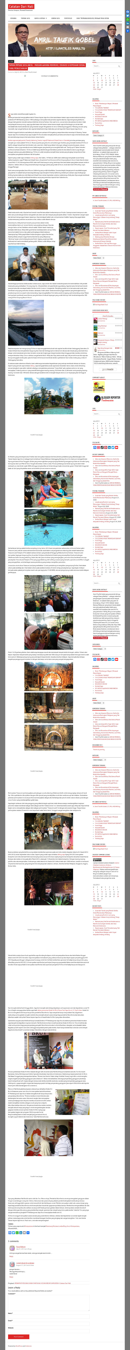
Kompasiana (29, 1226)
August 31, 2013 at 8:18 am (25, 1265)
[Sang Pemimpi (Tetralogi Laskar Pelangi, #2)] (95, 330)
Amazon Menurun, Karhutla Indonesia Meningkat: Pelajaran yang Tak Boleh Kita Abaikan (106, 270)
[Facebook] (128, 12)
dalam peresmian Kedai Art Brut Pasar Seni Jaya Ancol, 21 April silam (60, 1010)
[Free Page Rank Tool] (100, 304)
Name (10, 1313)
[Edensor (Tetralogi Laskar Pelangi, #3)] (95, 337)
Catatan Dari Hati (21, 6)
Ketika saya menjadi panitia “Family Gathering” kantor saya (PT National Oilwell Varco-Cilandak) (39, 140)
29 (94, 87)
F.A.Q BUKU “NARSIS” (102, 108)
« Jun (94, 89)
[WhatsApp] (128, 19)
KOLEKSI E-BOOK (101, 116)
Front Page (98, 112)
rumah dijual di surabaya (25, 1263)
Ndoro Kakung (102, 350)
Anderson (28, 1346)
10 (102, 80)
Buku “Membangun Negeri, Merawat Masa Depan (93, 18)
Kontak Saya (55, 18)
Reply (11, 1256)
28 (118, 85)
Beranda (13, 18)
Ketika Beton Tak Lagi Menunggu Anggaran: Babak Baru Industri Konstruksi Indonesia (107, 246)
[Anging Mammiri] (99, 392)
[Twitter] (128, 16)
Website (10, 1328)
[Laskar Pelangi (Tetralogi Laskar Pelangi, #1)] (95, 323)
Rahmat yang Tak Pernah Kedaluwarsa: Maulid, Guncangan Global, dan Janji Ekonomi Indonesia (106, 224)
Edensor (100, 333)
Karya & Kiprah (40, 18)
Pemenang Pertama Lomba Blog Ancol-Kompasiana (62, 1226)
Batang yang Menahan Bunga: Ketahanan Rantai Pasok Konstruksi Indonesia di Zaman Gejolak (105, 239)
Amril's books (108, 316)
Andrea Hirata (102, 320)
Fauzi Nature (20, 1247)
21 (118, 83)
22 (94, 85)
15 (94, 83)
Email (10, 1320)
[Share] (128, 31)
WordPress (19, 1346)
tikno (97, 268)
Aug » (99, 89)
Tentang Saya (25, 18)
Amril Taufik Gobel (31, 72)
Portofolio (68, 18)
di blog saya (34, 158)
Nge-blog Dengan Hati (105, 348)
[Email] (128, 27)
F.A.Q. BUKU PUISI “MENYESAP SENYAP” (108, 110)
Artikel (11, 61)
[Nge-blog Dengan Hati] (95, 352)
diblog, (32, 366)
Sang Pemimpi (102, 326)
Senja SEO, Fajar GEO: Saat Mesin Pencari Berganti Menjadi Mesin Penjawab (105, 281)
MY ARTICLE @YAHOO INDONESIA (106, 121)
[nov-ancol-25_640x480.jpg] (31, 280)
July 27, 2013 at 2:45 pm (24, 1249)
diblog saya (61, 854)
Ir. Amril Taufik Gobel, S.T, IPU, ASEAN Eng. (106, 200)
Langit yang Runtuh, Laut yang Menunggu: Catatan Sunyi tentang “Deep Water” (106, 217)
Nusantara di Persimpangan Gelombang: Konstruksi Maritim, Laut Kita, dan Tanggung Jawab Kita (107, 288)
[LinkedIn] (128, 23)
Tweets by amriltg (99, 749)
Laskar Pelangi (102, 319)
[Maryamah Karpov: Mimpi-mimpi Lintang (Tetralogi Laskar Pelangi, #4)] (95, 344)
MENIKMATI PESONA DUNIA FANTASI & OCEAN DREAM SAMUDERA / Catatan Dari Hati (43, 1283)
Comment (11, 1294)
